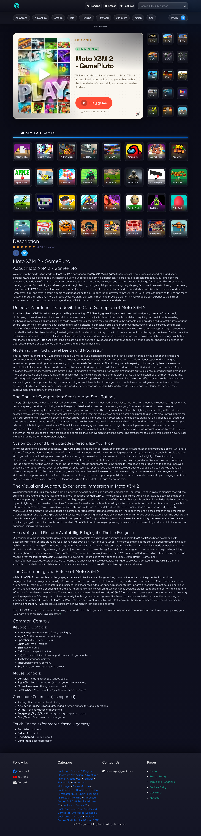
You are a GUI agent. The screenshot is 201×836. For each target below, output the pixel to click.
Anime (61, 778)
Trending (76, 797)
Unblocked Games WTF (85, 820)
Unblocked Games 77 (70, 808)
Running (86, 17)
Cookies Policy (158, 787)
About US (155, 797)
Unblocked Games (68, 771)
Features (88, 778)
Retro (71, 790)
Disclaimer (156, 792)
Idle (72, 17)
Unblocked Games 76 (74, 805)
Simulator (64, 793)
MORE (174, 17)
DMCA (153, 771)
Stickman (92, 793)
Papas (76, 786)
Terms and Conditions (162, 781)
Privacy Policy (158, 776)
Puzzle (86, 786)
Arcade (58, 17)
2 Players (121, 17)
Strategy (104, 17)
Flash (61, 782)
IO (73, 782)
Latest (80, 782)
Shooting (93, 790)
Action (138, 17)
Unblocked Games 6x (70, 816)
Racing (62, 790)
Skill (74, 793)
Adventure (41, 17)
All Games (21, 17)
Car (151, 17)
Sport (82, 793)
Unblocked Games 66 (84, 812)
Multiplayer (64, 786)
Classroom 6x (66, 774)
